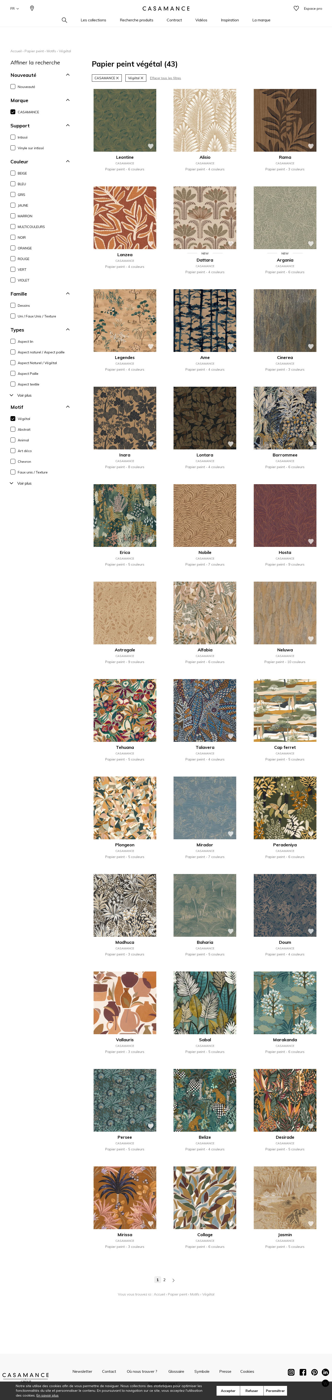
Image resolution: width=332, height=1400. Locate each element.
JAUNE (23, 205)
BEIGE (22, 173)
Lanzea (124, 254)
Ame (205, 357)
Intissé (23, 137)
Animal (23, 440)
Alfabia (205, 650)
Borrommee (285, 455)
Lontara (205, 455)
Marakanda (285, 1039)
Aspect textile (28, 384)
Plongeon (124, 845)
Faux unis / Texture (33, 472)
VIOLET (23, 280)
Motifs (51, 51)
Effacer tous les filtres (165, 78)
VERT (22, 269)
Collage (205, 1234)
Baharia (205, 942)
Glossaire (176, 1371)
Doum (285, 942)
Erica (125, 552)
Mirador (205, 845)
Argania (285, 260)
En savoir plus (47, 1395)
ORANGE (25, 248)
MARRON (25, 216)
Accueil (16, 51)
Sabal (205, 1039)
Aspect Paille (28, 373)
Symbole (202, 1371)
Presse (225, 1371)
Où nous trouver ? (142, 1371)
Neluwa (285, 650)
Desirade (285, 1137)
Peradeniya (285, 845)
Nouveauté (26, 87)
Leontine (125, 157)
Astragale (125, 650)
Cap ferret (285, 747)
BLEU (22, 184)
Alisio (205, 157)
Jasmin (285, 1234)
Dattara (205, 260)
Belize (205, 1137)
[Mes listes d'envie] (296, 8)
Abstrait (24, 429)
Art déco (25, 451)
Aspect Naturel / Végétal (37, 363)
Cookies (247, 1371)
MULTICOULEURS (31, 227)
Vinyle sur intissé (31, 148)
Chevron (24, 461)
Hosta (285, 552)
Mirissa (125, 1234)
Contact (109, 1371)
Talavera (205, 747)
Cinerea (285, 357)
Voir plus (24, 395)
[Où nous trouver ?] (32, 8)
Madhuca (124, 942)
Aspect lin (25, 341)
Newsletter (82, 1371)
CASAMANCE (28, 112)
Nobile (205, 552)
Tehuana (125, 747)
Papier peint (34, 51)
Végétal (24, 419)
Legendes (125, 357)
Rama (285, 157)
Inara (124, 455)
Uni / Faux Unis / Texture (37, 316)
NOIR (22, 237)
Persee (125, 1137)
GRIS (21, 194)
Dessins (24, 305)
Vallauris (125, 1039)
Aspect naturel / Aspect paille (41, 352)
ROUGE (23, 259)
